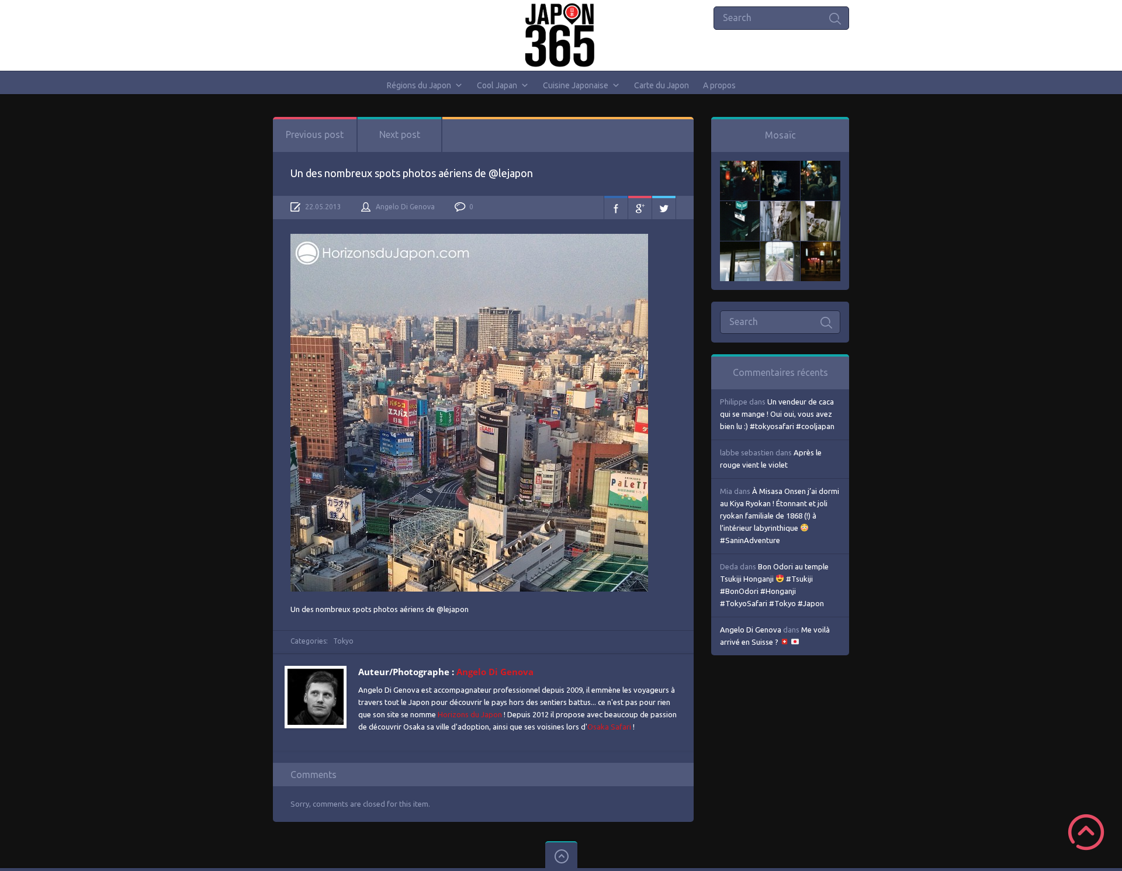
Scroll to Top (1086, 832)
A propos (719, 85)
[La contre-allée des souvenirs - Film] (740, 167)
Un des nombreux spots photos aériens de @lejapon (411, 173)
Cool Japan (497, 85)
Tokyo (343, 641)
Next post (399, 134)
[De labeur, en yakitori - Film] (780, 167)
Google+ (640, 207)
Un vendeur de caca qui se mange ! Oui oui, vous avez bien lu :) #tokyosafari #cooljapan (777, 414)
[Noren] (740, 247)
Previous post (315, 134)
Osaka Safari (609, 727)
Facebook (616, 207)
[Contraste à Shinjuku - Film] (740, 207)
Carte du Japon (661, 85)
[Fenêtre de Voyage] (780, 247)
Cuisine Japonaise (575, 85)
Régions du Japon (419, 85)
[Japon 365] (561, 35)
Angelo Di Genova (405, 206)
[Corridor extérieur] (780, 207)
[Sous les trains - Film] (820, 247)
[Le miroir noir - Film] (820, 167)
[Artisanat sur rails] (820, 207)
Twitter (664, 207)
